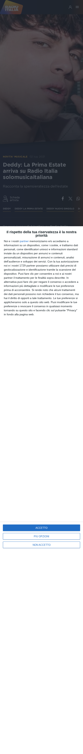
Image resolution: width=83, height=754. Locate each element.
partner (24, 241)
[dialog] (41, 490)
